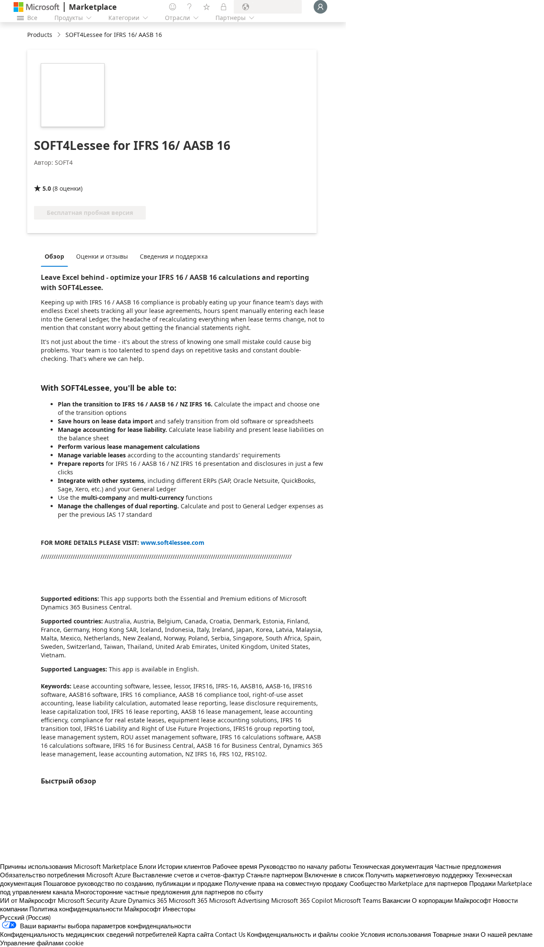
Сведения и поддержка (174, 256)
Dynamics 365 (147, 900)
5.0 (46, 188)
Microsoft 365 (188, 900)
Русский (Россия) (25, 917)
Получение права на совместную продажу (286, 883)
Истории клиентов (184, 866)
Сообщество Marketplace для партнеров (408, 883)
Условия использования (395, 934)
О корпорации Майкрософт (451, 900)
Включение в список (334, 875)
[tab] (56, 256)
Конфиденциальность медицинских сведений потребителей (88, 934)
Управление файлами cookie (42, 943)
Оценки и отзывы (102, 256)
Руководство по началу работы (305, 866)
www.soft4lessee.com (172, 542)
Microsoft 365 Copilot (301, 900)
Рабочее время (234, 866)
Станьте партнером (274, 875)
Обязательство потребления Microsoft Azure (66, 875)
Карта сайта (195, 934)
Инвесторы (179, 909)
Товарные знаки (456, 934)
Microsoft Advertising (239, 900)
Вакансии (396, 900)
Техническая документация (393, 866)
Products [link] (39, 35)
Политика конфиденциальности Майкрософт (95, 909)
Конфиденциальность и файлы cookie (303, 934)
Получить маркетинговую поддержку (419, 875)
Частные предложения (468, 866)
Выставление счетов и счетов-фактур (188, 875)
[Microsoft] (37, 7)
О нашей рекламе (507, 934)
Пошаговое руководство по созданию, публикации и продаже (132, 883)
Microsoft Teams (357, 900)
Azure (118, 900)
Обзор (54, 256)
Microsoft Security (83, 900)
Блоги (147, 866)
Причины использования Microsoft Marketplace (68, 866)
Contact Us (230, 934)
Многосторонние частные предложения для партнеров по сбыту (169, 892)
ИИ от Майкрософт (28, 900)
